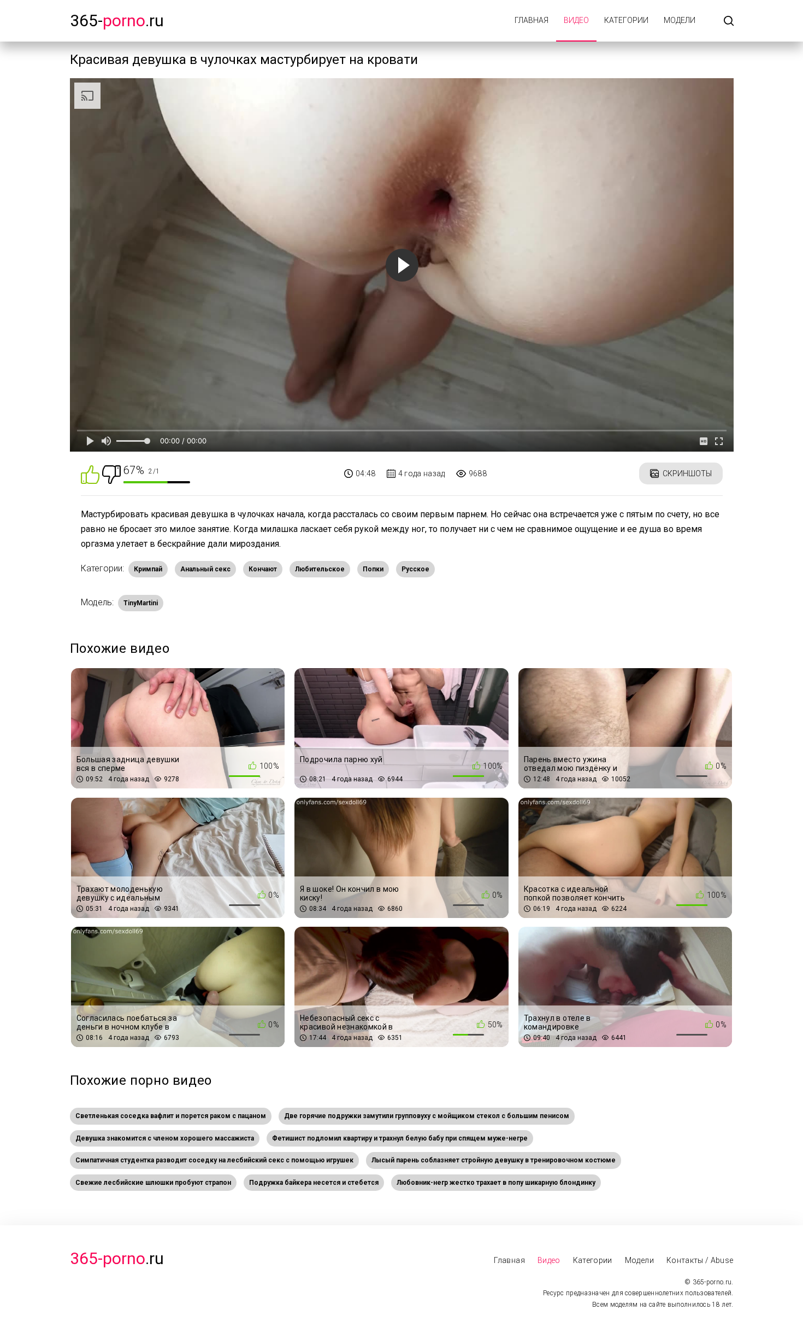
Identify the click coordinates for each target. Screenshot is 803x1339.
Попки (373, 569)
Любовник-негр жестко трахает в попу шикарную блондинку (496, 1182)
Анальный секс (205, 569)
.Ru (117, 1258)
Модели (679, 20)
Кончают (263, 569)
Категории (626, 20)
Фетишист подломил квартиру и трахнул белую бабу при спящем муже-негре (400, 1138)
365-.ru (117, 20)
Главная (531, 20)
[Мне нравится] (90, 474)
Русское (415, 569)
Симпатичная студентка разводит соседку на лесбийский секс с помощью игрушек (214, 1160)
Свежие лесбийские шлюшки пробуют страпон (153, 1182)
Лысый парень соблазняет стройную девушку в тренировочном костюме (493, 1160)
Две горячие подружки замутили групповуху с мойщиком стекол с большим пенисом (426, 1116)
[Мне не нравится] (111, 474)
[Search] (729, 21)
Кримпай (148, 569)
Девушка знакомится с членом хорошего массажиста (164, 1138)
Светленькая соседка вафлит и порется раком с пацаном (170, 1116)
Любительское (320, 569)
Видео (576, 20)
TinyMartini (140, 603)
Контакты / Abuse (700, 1260)
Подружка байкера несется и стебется (314, 1182)
